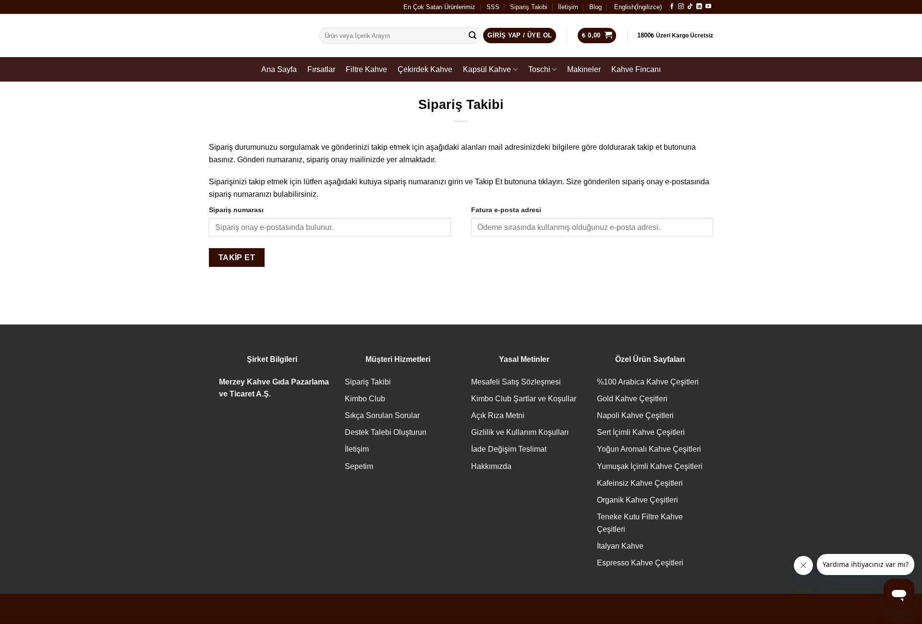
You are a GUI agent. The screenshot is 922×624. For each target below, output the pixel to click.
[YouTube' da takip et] (708, 6)
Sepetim (359, 466)
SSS (492, 7)
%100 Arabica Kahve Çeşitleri (648, 382)
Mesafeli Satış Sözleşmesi (516, 382)
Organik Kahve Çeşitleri (637, 500)
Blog (595, 7)
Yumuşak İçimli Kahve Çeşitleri (650, 466)
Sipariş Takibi (528, 7)
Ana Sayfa (279, 69)
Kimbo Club (365, 399)
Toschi (539, 69)
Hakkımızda (491, 466)
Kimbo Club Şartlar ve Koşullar (523, 399)
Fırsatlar (321, 69)
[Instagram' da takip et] (681, 6)
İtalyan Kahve (620, 546)
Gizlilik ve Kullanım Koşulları (520, 432)
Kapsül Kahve (487, 69)
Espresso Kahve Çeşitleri (640, 563)
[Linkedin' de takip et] (699, 6)
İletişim (568, 7)
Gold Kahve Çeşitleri (632, 399)
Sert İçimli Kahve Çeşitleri (641, 432)
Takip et (236, 257)
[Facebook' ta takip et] (672, 6)
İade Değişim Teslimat (508, 449)
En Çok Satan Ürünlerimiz (439, 7)
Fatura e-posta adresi (506, 210)
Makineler (584, 69)
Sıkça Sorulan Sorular (382, 415)
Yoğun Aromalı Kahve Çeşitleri (649, 449)
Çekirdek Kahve (425, 69)
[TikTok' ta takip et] (690, 6)
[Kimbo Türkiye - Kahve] (257, 36)
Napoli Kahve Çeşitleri (635, 415)
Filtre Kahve (366, 69)
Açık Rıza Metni (497, 415)
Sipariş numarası (236, 210)
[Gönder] (472, 35)
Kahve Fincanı (636, 69)
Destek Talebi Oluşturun (385, 432)
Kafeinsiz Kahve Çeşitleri (640, 483)
